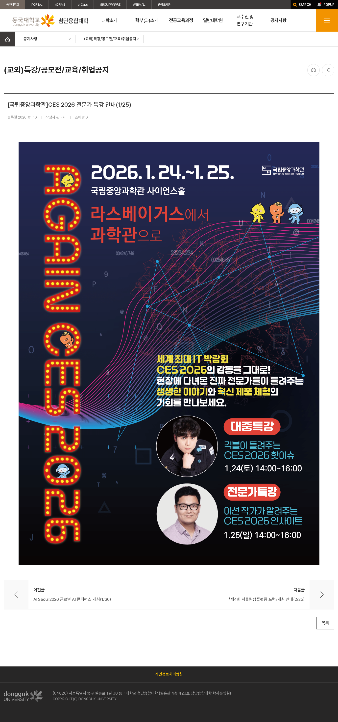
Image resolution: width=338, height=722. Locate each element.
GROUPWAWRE (110, 4)
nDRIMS (60, 4)
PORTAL (36, 4)
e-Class (82, 4)
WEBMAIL (139, 4)
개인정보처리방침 (169, 674)
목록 (325, 623)
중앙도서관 (164, 4)
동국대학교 (12, 4)
